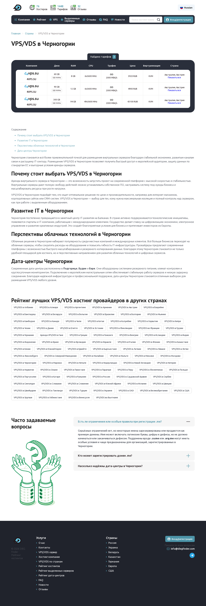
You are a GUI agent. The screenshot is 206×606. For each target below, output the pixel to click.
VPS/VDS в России (101, 377)
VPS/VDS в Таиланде (52, 390)
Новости (120, 19)
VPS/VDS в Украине (102, 390)
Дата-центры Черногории (32, 150)
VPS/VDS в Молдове (170, 356)
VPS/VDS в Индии (180, 335)
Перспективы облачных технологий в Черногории (46, 145)
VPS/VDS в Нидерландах (105, 363)
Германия (113, 561)
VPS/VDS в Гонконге (103, 335)
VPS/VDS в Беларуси (52, 314)
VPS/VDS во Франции (148, 328)
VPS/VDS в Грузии (174, 328)
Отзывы (91, 19)
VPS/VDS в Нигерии (166, 363)
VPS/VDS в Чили (73, 321)
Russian (188, 7)
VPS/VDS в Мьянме (156, 314)
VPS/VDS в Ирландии (75, 342)
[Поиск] (158, 19)
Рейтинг (41, 19)
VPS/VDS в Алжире (48, 307)
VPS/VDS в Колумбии (121, 321)
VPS (55, 19)
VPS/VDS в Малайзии (93, 356)
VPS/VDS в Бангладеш (25, 314)
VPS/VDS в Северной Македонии (60, 356)
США (111, 570)
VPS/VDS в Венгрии (128, 335)
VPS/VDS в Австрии (127, 307)
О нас (42, 542)
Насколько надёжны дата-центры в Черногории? (110, 465)
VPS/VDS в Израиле (101, 342)
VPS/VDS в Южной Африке (108, 383)
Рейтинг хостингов (49, 566)
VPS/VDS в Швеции (162, 383)
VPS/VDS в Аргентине (75, 307)
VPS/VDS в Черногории (25, 363)
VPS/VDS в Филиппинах (151, 370)
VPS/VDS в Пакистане (74, 370)
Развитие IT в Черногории (32, 140)
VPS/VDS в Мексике (144, 356)
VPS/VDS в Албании (23, 307)
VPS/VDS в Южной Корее (49, 349)
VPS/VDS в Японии (151, 342)
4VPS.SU (31, 79)
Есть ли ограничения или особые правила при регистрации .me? (120, 421)
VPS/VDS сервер (48, 552)
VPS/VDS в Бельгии (78, 314)
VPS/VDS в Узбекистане (50, 397)
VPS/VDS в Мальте (119, 356)
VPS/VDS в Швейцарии (25, 390)
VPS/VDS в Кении (22, 349)
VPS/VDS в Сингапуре (24, 383)
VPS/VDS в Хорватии (148, 321)
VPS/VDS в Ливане (156, 349)
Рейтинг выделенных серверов (56, 570)
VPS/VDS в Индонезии (25, 342)
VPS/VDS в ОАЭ (126, 390)
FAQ (105, 19)
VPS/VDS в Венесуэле (79, 397)
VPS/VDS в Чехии (22, 328)
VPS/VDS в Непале (77, 363)
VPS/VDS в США (181, 390)
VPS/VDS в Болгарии (131, 314)
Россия (112, 542)
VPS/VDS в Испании (136, 383)
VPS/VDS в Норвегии (24, 370)
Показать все (174, 77)
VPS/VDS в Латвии (132, 349)
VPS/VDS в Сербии (162, 377)
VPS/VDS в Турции (78, 390)
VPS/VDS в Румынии (76, 377)
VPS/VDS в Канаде (50, 321)
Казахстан (114, 557)
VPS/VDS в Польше (178, 370)
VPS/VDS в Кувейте (77, 349)
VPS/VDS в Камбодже (24, 321)
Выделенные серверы (72, 19)
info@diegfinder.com (183, 548)
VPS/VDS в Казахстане (177, 342)
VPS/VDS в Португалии (25, 377)
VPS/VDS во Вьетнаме (107, 397)
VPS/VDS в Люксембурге (26, 356)
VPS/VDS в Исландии (155, 335)
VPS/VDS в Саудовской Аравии (131, 377)
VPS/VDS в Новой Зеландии (137, 363)
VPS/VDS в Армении (102, 307)
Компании (24, 19)
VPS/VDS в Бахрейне (154, 307)
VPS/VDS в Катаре (51, 377)
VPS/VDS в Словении (78, 383)
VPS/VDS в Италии (127, 342)
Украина (113, 547)
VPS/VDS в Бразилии (104, 314)
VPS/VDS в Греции (78, 335)
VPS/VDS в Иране (50, 342)
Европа (112, 566)
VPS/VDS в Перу (125, 370)
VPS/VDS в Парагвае (101, 370)
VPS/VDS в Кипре (172, 321)
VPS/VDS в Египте (69, 328)
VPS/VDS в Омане (49, 370)
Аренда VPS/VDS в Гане (51, 335)
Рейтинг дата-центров (51, 575)
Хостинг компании (49, 557)
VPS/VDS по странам (51, 561)
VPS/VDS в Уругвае (23, 397)
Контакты (44, 547)
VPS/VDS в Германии (24, 335)
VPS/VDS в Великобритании (154, 390)
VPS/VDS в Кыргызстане (105, 349)
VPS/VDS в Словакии (51, 383)
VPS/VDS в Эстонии (93, 328)
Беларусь (113, 552)
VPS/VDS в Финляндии (120, 328)
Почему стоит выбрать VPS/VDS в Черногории (43, 135)
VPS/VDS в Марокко (52, 363)
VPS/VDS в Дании (45, 328)
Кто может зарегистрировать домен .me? (105, 455)
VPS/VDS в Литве (180, 349)
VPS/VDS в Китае (96, 321)
